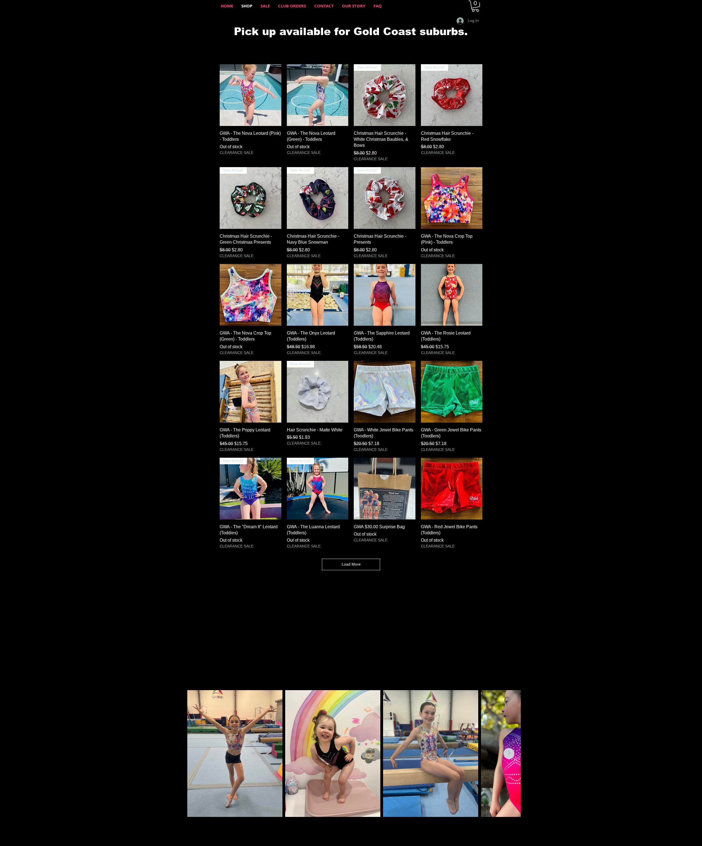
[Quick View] (250, 95)
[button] (475, 6)
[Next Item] (508, 753)
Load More (351, 564)
